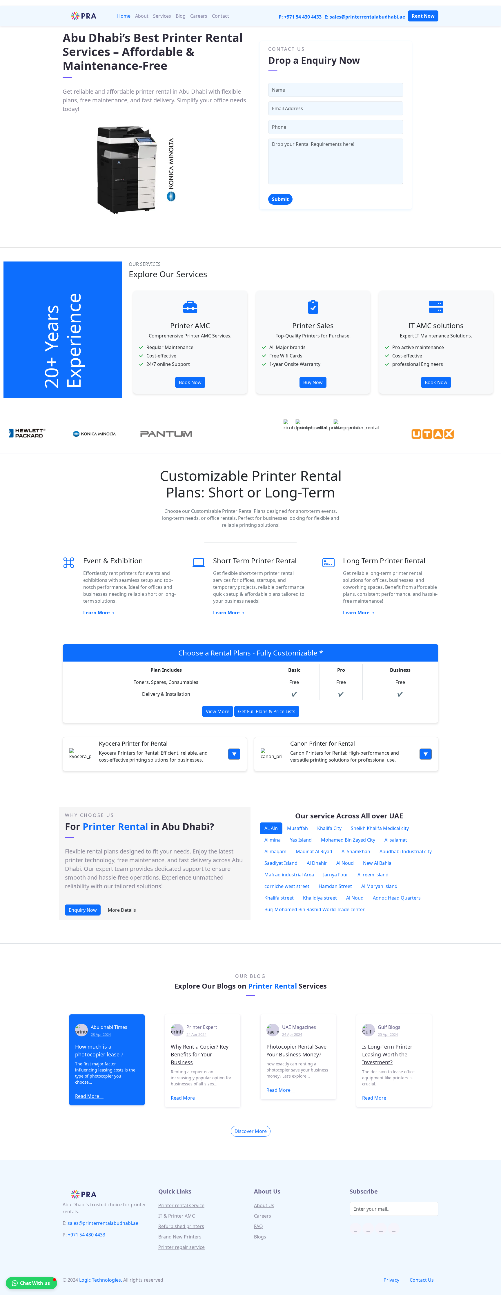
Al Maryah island (379, 886)
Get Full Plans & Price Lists (266, 711)
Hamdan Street (335, 886)
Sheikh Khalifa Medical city (380, 828)
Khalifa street (279, 898)
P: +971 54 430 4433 (300, 17)
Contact (220, 16)
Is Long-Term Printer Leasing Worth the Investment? (387, 1054)
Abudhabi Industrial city (406, 851)
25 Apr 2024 (388, 1034)
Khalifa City (329, 828)
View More (217, 711)
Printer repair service (181, 1247)
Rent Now (423, 16)
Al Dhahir (317, 863)
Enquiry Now (83, 910)
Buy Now (190, 382)
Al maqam (275, 851)
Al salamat (395, 840)
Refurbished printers (181, 1226)
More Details (122, 910)
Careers (198, 16)
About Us (264, 1205)
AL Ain (271, 828)
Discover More (251, 1131)
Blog (181, 16)
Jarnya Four (335, 874)
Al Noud (345, 863)
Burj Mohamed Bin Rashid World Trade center (314, 909)
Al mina (272, 840)
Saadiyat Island (280, 863)
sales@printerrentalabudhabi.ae (103, 1223)
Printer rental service (181, 1205)
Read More (87, 1096)
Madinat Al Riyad (314, 851)
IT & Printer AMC (176, 1216)
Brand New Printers (180, 1237)
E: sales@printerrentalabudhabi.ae (364, 17)
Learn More (97, 612)
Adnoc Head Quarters (397, 898)
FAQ (258, 1226)
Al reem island (373, 874)
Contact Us (422, 1280)
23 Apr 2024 (101, 1034)
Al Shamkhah (356, 851)
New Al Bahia (377, 863)
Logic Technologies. (100, 1280)
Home (123, 16)
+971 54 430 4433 (86, 1235)
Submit (280, 199)
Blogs (260, 1237)
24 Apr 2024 (196, 1034)
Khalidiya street (320, 898)
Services (162, 16)
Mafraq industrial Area (289, 874)
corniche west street (286, 886)
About (141, 16)
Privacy (391, 1280)
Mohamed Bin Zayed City (348, 840)
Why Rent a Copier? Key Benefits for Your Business (199, 1054)
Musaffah (297, 828)
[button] (31, 1283)
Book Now (313, 382)
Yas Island (301, 840)
